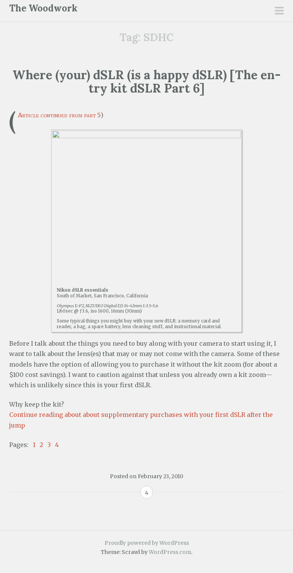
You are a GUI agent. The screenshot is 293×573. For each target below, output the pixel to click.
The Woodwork (43, 8)
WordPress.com (170, 552)
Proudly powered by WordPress (147, 542)
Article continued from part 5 (59, 115)
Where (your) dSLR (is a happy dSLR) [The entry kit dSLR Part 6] (147, 81)
